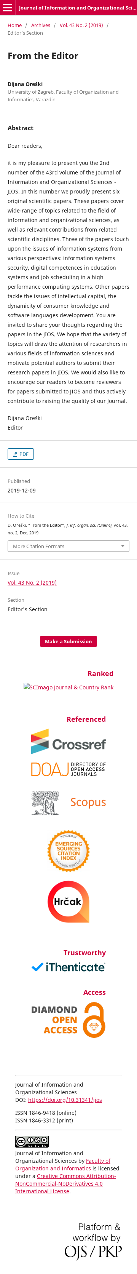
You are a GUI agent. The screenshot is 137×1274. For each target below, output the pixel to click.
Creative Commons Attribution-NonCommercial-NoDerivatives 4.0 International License (65, 1183)
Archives (40, 25)
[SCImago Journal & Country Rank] (68, 687)
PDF (23, 454)
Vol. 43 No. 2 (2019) (81, 25)
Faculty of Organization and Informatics (62, 1164)
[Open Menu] (7, 7)
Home (15, 25)
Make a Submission (68, 641)
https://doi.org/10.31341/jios (65, 1099)
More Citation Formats (38, 546)
